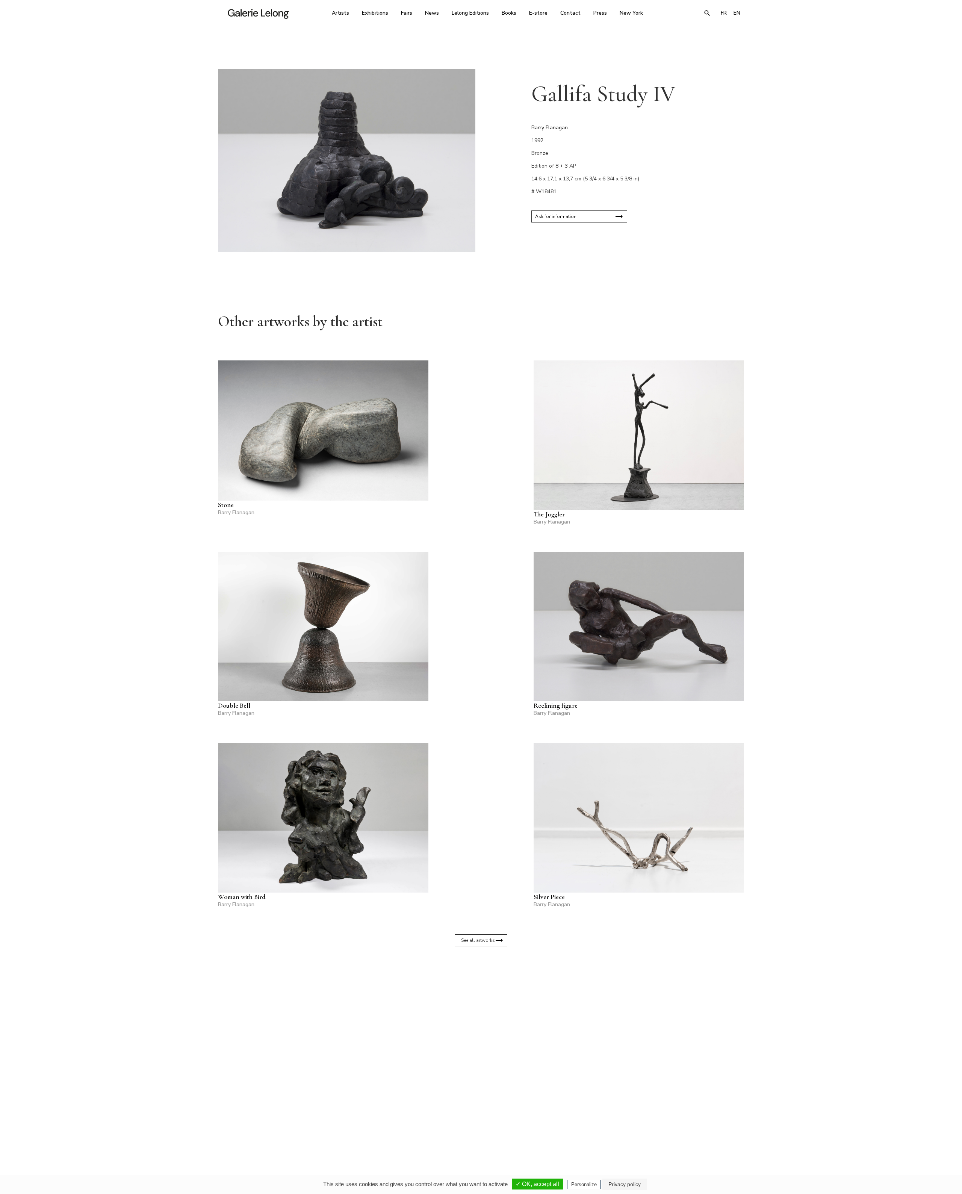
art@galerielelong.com (670, 1128)
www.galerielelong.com (711, 1128)
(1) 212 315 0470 (674, 1123)
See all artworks (478, 940)
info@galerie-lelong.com (376, 1128)
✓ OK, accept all (537, 1184)
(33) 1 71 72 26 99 (576, 1123)
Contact (570, 13)
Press (600, 13)
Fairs (406, 13)
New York (631, 13)
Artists (340, 13)
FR (724, 13)
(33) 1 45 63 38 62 (478, 1123)
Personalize (584, 1184)
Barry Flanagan (549, 127)
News (432, 13)
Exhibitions (375, 13)
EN (737, 13)
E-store (538, 13)
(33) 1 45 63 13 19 (379, 1123)
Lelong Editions (470, 13)
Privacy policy (624, 1184)
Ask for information (555, 216)
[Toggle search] (707, 13)
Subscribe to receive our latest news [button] (475, 1034)
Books (509, 13)
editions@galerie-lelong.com (479, 1128)
